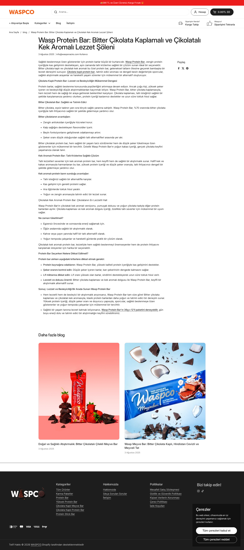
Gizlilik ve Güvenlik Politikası (166, 493)
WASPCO (36, 544)
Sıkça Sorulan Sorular (115, 493)
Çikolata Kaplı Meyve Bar (70, 505)
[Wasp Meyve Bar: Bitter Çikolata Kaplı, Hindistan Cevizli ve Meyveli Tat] (165, 391)
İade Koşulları (157, 505)
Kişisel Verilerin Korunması (164, 497)
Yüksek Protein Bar (66, 501)
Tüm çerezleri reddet (216, 539)
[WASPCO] (21, 12)
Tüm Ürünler (63, 489)
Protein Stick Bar (65, 514)
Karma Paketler (64, 493)
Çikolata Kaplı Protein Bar (70, 510)
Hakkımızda (109, 489)
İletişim (107, 497)
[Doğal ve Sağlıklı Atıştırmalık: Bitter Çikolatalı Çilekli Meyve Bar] (78, 391)
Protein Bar (62, 497)
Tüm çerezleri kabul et (216, 530)
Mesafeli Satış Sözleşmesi (164, 489)
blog (25, 32)
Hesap (202, 12)
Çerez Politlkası (158, 501)
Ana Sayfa (14, 32)
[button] (222, 12)
